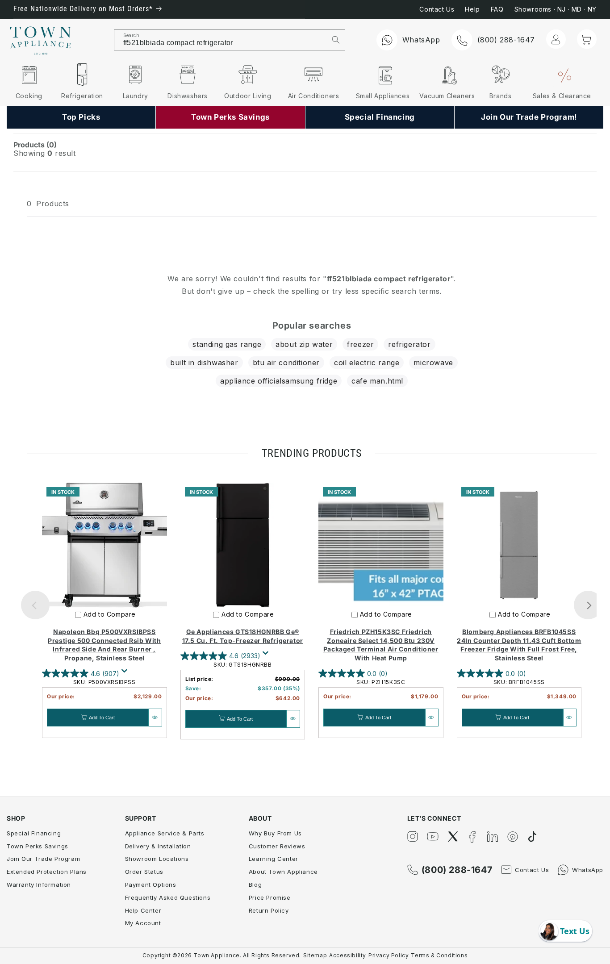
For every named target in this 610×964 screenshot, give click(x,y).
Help (472, 9)
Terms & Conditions (439, 955)
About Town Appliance (283, 871)
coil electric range (366, 362)
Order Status (144, 871)
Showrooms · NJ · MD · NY (555, 9)
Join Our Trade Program (43, 858)
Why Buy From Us (275, 833)
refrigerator (409, 344)
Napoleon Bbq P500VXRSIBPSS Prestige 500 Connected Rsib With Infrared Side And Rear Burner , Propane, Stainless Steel (104, 645)
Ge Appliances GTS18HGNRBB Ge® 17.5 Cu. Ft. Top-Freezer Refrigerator (242, 636)
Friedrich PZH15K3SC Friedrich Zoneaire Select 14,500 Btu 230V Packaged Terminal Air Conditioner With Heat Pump (381, 645)
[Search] (336, 40)
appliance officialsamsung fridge (278, 380)
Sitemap (315, 955)
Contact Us (436, 9)
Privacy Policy (388, 955)
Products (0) (35, 144)
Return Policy (269, 910)
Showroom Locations (157, 858)
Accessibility (347, 955)
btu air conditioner (286, 362)
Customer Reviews (277, 846)
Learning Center (273, 858)
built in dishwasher (204, 362)
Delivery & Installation (158, 846)
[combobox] (220, 40)
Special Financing (34, 833)
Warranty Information (39, 884)
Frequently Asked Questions (168, 897)
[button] (587, 39)
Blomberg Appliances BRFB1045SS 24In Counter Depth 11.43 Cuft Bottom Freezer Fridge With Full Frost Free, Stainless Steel (519, 645)
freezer (360, 344)
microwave (433, 362)
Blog (255, 884)
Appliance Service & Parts (165, 833)
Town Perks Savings (37, 846)
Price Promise (270, 897)
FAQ (497, 9)
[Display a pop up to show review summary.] (126, 673)
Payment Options (150, 884)
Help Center (143, 910)
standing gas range (226, 344)
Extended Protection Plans (47, 871)
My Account (143, 922)
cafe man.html (377, 380)
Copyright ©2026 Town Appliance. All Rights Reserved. (221, 955)
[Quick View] (155, 717)
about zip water (304, 344)
